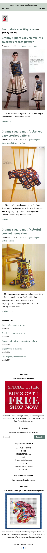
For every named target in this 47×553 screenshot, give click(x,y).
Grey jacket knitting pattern (13, 333)
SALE (23, 457)
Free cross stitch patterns (23, 460)
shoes (11, 241)
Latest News (23, 374)
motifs (22, 143)
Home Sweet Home (9, 143)
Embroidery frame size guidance (23, 466)
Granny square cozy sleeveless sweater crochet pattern (22, 40)
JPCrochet (29, 544)
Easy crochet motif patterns (13, 325)
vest (35, 46)
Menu (6, 9)
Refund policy (23, 469)
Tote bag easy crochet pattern (14, 356)
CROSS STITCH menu (23, 454)
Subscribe (40, 437)
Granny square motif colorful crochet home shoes (21, 231)
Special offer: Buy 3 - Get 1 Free (23, 378)
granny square (25, 46)
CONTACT (23, 463)
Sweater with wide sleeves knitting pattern (19, 341)
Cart (43, 9)
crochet (23, 139)
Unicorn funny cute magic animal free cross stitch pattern (23, 491)
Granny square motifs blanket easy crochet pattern (22, 133)
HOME (23, 451)
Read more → (7, 121)
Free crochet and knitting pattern (19, 29)
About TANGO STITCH (23, 448)
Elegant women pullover (12, 349)
